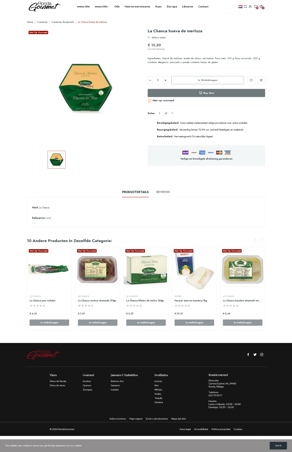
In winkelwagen (207, 80)
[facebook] (248, 355)
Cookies (238, 429)
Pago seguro (136, 418)
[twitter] (255, 355)
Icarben (115, 389)
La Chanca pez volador (43, 300)
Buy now (208, 93)
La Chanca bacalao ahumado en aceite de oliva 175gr (242, 300)
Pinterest (172, 113)
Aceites (87, 381)
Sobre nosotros (118, 418)
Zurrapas (87, 389)
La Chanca (44, 207)
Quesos (87, 385)
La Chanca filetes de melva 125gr (145, 300)
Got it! (278, 445)
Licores (158, 381)
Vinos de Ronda (58, 381)
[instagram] (261, 355)
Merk (35, 207)
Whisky (158, 389)
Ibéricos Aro (117, 381)
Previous (255, 240)
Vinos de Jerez (57, 385)
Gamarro (115, 385)
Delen (159, 113)
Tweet (166, 113)
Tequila (158, 398)
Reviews (163, 192)
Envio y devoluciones (157, 418)
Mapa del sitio (178, 418)
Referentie (38, 218)
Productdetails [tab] (135, 192)
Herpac (178, 296)
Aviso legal (185, 429)
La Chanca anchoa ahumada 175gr (97, 300)
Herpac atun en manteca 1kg (191, 300)
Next (262, 240)
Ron (156, 385)
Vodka (157, 393)
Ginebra (158, 402)
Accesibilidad (201, 429)
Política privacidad (220, 429)
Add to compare (261, 80)
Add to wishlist (251, 80)
